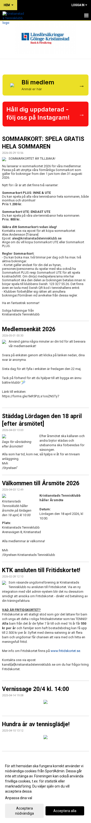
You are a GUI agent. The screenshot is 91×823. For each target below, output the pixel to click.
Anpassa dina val (18, 798)
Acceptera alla (64, 811)
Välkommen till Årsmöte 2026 (40, 483)
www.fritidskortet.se (65, 651)
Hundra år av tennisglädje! (36, 724)
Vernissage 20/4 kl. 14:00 (35, 689)
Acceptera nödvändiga (24, 810)
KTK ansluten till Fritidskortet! (41, 570)
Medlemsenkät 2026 (28, 329)
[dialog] (45, 789)
